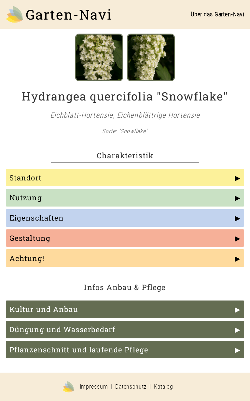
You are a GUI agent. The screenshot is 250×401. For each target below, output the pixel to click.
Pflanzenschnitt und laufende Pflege (78, 349)
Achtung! (26, 258)
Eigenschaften (36, 218)
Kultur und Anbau (43, 309)
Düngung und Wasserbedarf (62, 329)
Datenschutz (131, 386)
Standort (25, 177)
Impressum (94, 386)
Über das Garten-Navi (217, 14)
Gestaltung (29, 238)
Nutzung (25, 197)
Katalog (163, 386)
